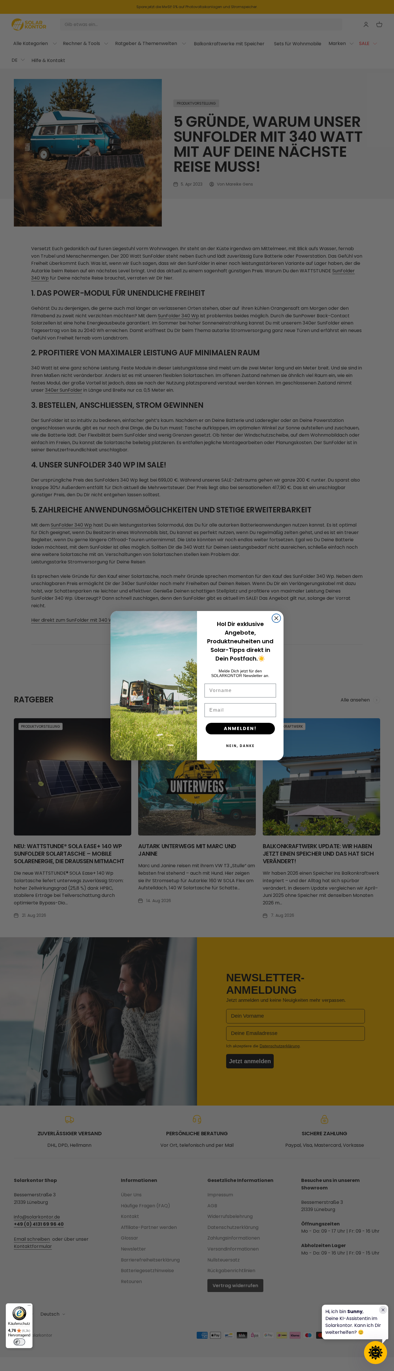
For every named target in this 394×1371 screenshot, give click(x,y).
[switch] (19, 1341)
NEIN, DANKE (240, 745)
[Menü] (29, 1306)
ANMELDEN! (240, 728)
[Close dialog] (276, 618)
